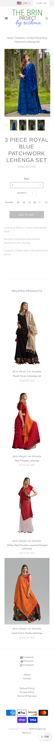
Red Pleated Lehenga (27, 460)
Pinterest (28, 661)
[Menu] (6, 18)
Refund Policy (27, 688)
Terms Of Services (27, 696)
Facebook (28, 657)
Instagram (28, 665)
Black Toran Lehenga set (27, 376)
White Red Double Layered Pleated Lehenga (27, 547)
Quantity (21, 192)
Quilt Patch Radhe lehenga (27, 633)
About (27, 674)
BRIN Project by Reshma (27, 371)
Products (20, 38)
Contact (27, 678)
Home (10, 38)
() (41, 3)
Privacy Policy (27, 692)
